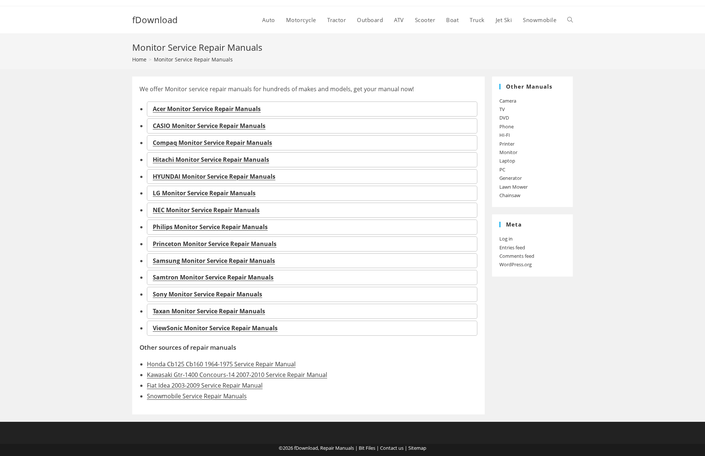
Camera (507, 100)
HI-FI (504, 135)
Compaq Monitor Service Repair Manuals (212, 143)
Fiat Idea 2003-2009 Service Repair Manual (205, 385)
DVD (504, 117)
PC (502, 169)
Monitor (508, 152)
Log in (506, 238)
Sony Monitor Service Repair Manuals (207, 294)
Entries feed (512, 247)
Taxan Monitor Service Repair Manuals (209, 311)
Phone (506, 126)
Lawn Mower (513, 187)
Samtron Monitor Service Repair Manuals (213, 277)
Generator (510, 178)
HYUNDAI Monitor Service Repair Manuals (214, 176)
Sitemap (417, 448)
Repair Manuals (337, 448)
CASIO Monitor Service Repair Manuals (209, 126)
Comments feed (516, 256)
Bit (362, 448)
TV (502, 109)
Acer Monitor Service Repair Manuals (207, 109)
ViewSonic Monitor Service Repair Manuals (215, 328)
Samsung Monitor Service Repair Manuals (214, 261)
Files (370, 448)
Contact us (392, 448)
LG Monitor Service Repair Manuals (204, 193)
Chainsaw (509, 195)
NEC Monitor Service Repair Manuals (206, 210)
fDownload (155, 20)
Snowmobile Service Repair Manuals (197, 396)
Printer (506, 143)
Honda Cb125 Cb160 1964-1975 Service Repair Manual (221, 364)
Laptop (507, 160)
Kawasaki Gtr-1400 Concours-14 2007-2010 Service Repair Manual (237, 375)
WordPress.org (515, 264)
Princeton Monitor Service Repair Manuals (214, 244)
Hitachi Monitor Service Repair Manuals (211, 160)
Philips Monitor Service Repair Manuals (210, 227)
